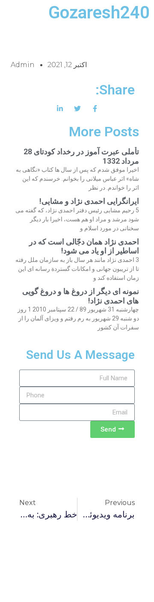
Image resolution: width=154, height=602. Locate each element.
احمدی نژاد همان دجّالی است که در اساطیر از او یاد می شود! (84, 246)
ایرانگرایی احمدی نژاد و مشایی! (89, 201)
